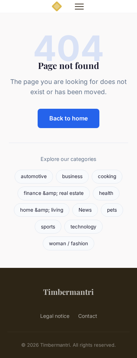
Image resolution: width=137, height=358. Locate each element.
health (106, 193)
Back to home (68, 118)
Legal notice (54, 316)
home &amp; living (41, 210)
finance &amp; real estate (54, 193)
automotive (34, 176)
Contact (87, 316)
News (85, 210)
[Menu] (79, 6)
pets (112, 210)
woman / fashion (68, 243)
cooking (107, 176)
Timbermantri (68, 291)
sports (48, 227)
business (72, 176)
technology (83, 227)
